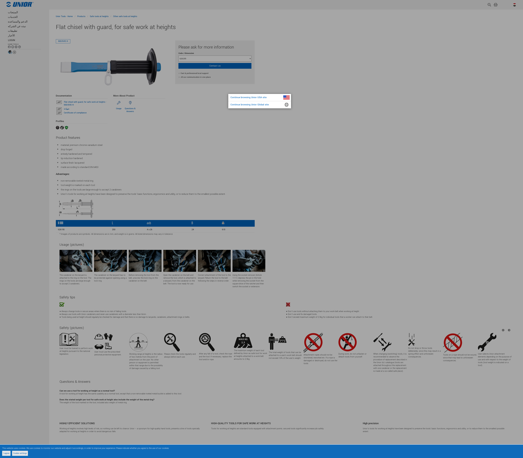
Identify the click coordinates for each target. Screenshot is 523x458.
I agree (6, 453)
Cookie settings (20, 453)
